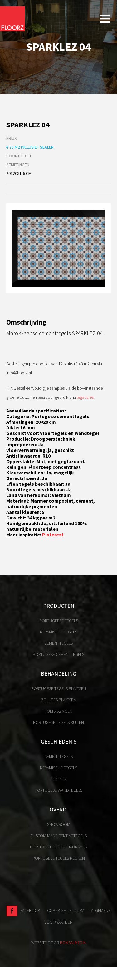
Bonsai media (73, 942)
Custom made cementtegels (58, 835)
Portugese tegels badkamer (58, 847)
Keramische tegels (58, 632)
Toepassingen (58, 711)
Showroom (58, 824)
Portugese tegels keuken (58, 858)
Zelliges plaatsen (58, 700)
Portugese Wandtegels (58, 790)
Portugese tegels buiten (58, 722)
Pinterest (53, 534)
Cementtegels (58, 643)
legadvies (85, 397)
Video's (58, 779)
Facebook (28, 910)
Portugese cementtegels (58, 654)
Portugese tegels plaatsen (58, 688)
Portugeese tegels (58, 620)
